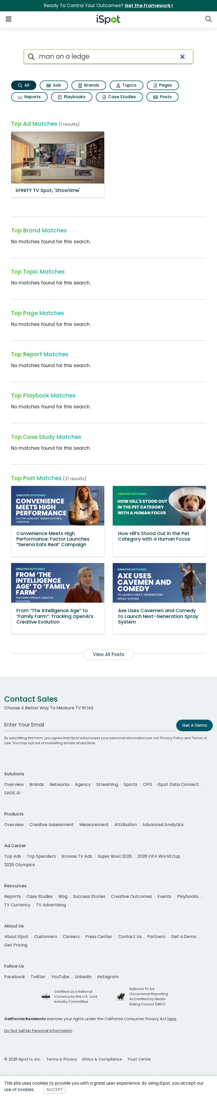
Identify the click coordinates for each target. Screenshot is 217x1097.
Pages (165, 85)
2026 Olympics (19, 865)
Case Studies (121, 97)
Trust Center (139, 1059)
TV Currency (17, 905)
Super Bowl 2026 (115, 856)
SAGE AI (12, 793)
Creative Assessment (51, 825)
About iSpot (16, 937)
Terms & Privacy (61, 1059)
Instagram (108, 977)
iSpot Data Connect (178, 784)
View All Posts (108, 654)
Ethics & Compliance (102, 1059)
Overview (14, 784)
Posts (165, 97)
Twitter (38, 977)
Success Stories (89, 896)
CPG (147, 784)
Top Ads (12, 856)
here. (172, 1018)
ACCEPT (54, 1089)
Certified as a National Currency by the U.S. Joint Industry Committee (75, 996)
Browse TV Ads (76, 856)
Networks (59, 784)
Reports (32, 97)
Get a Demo (183, 937)
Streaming (107, 784)
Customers (45, 937)
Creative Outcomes (131, 896)
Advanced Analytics (163, 825)
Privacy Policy (171, 738)
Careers (71, 937)
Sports (130, 784)
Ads (56, 85)
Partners (156, 937)
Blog (62, 896)
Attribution (125, 825)
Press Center (98, 937)
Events (164, 896)
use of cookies (19, 1089)
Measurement (94, 825)
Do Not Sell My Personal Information (38, 1030)
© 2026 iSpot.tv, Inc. (22, 1059)
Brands (91, 85)
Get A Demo (194, 725)
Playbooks (74, 97)
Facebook (14, 977)
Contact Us (130, 937)
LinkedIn (83, 977)
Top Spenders (41, 856)
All (26, 85)
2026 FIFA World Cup (158, 856)
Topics (129, 85)
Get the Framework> (149, 5)
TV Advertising (51, 905)
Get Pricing (15, 945)
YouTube (60, 977)
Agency (83, 784)
